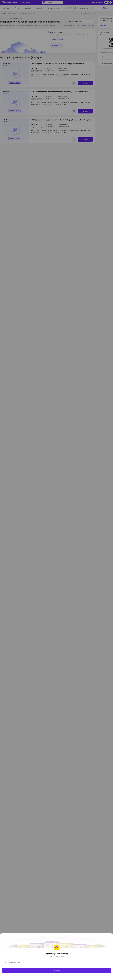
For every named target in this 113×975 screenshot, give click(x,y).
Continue (56, 970)
